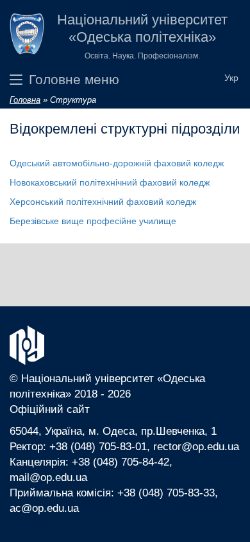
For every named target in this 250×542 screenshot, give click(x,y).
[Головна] (27, 36)
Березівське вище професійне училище (93, 221)
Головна (25, 100)
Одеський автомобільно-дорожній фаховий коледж (117, 163)
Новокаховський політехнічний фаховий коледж (110, 182)
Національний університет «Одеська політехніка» (142, 28)
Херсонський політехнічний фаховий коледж (103, 202)
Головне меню (74, 79)
